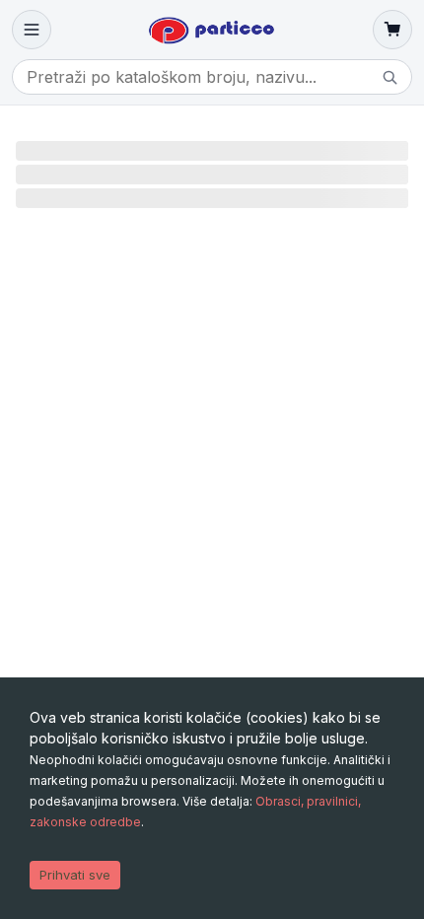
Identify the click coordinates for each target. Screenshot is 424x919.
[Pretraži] (389, 77)
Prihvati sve (74, 875)
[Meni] (31, 29)
